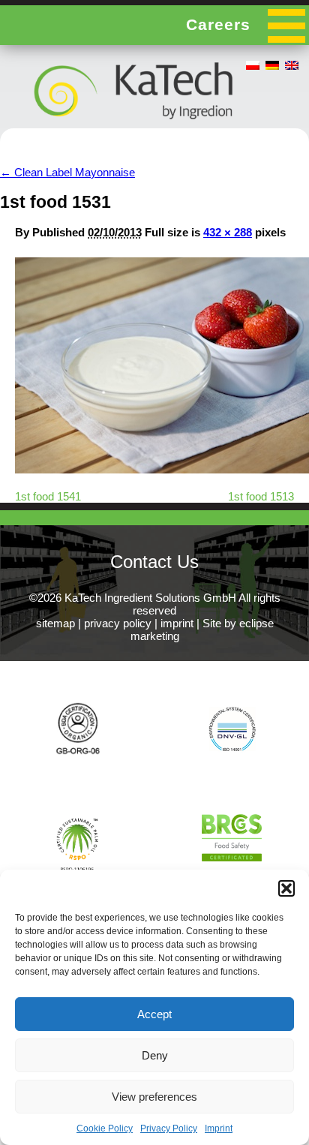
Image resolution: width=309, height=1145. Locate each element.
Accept (154, 1014)
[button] (286, 888)
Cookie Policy (104, 1128)
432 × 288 (227, 232)
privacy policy (118, 623)
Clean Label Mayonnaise (67, 172)
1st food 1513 (261, 496)
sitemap (55, 623)
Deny (155, 1055)
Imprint (218, 1128)
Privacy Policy (168, 1128)
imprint (177, 623)
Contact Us (154, 561)
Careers (218, 24)
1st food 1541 (48, 496)
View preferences (154, 1096)
